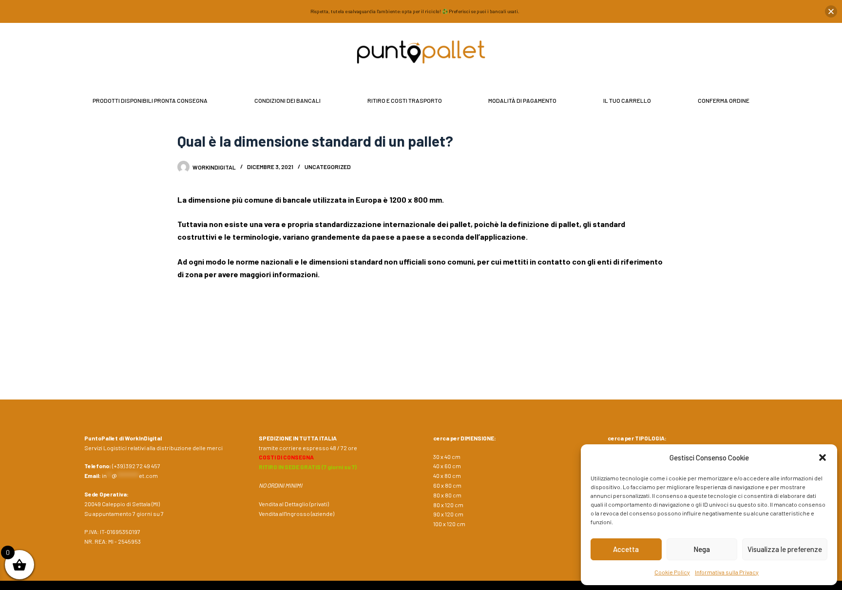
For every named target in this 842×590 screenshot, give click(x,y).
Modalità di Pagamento (522, 100)
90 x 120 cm (448, 514)
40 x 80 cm (447, 475)
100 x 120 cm (449, 523)
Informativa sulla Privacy (727, 572)
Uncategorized (328, 166)
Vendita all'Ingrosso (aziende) (296, 513)
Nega (701, 549)
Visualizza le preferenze (784, 549)
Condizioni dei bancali (287, 100)
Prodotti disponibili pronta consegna (150, 100)
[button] (822, 457)
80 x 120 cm (448, 504)
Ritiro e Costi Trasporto (404, 100)
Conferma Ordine (723, 100)
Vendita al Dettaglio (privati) (294, 503)
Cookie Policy (672, 572)
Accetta (626, 549)
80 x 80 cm (447, 495)
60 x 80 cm (447, 485)
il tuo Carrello (627, 100)
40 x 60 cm (447, 465)
